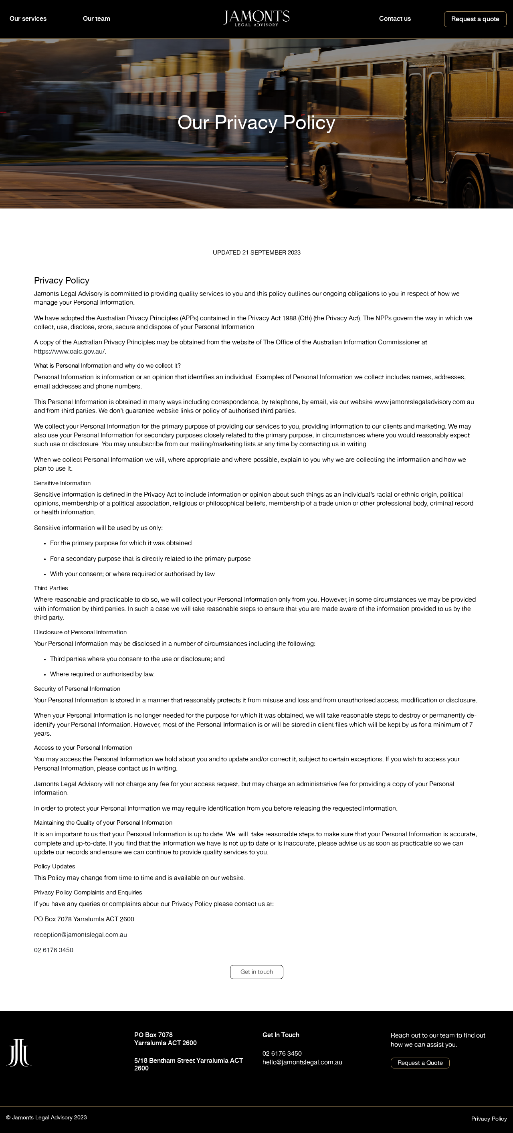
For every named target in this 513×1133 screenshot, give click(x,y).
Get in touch (256, 972)
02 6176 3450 (53, 950)
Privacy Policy (489, 1119)
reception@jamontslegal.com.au (80, 935)
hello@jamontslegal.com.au (302, 1062)
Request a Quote (420, 1063)
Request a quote (475, 19)
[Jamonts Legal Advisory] (257, 18)
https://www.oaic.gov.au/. (70, 351)
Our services (28, 18)
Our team (96, 18)
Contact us (395, 18)
